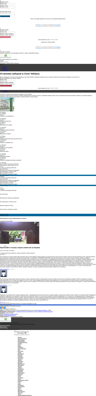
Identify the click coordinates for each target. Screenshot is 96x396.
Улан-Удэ (20, 392)
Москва (20, 337)
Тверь (19, 394)
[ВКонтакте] (1, 307)
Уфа (19, 350)
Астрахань (20, 377)
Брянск (20, 387)
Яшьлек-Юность (30, 311)
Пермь (19, 352)
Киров (19, 384)
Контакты (5, 70)
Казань (2, 60)
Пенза (19, 379)
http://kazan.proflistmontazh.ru (10, 314)
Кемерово (20, 374)
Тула (19, 382)
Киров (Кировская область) (25, 395)
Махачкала (20, 368)
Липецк (20, 381)
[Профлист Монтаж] (5, 58)
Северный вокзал (20, 311)
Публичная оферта (5, 325)
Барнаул (20, 362)
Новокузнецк (21, 372)
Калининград (21, 386)
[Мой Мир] (5, 307)
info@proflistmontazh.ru (10, 315)
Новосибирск (21, 340)
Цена (4, 68)
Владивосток (21, 363)
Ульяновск (20, 361)
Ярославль (21, 365)
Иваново (20, 390)
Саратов (20, 356)
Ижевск (20, 360)
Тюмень (20, 367)
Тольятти (20, 358)
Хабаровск (20, 370)
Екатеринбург (21, 341)
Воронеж (20, 355)
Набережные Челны (23, 380)
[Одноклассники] (3, 307)
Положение (58, 24)
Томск (19, 376)
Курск (19, 389)
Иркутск (20, 366)
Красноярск (21, 353)
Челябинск (20, 347)
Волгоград (20, 351)
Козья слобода (38, 311)
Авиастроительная (42, 310)
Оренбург (20, 371)
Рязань (19, 375)
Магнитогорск (21, 391)
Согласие (38, 26)
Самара (20, 343)
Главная (5, 66)
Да (25, 333)
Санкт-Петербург (22, 338)
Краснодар (20, 357)
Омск (19, 345)
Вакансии (5, 69)
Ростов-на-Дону (22, 348)
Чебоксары (21, 385)
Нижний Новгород (22, 342)
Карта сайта (3, 326)
